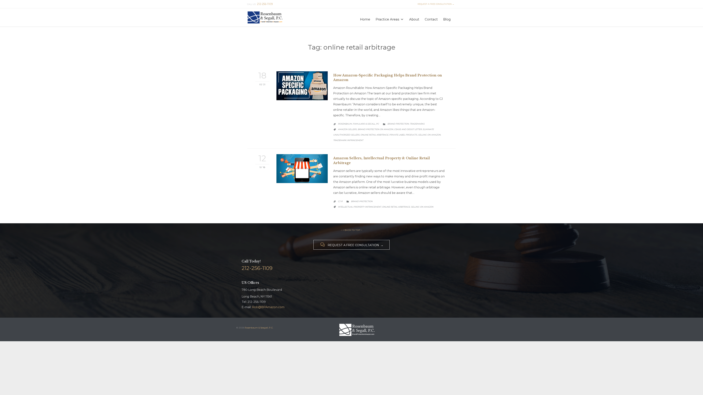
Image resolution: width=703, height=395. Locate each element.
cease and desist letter (408, 129)
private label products (403, 134)
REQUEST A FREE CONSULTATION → (435, 4)
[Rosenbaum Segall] (265, 17)
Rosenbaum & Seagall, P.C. (259, 327)
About (414, 19)
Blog (447, 19)
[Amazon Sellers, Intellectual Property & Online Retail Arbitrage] (302, 168)
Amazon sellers (347, 129)
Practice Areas (387, 19)
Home (365, 19)
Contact (431, 19)
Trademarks (417, 124)
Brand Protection (398, 124)
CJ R (340, 201)
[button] (402, 19)
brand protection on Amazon (375, 129)
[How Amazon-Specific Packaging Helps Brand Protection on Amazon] (302, 85)
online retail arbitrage (374, 134)
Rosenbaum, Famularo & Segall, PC (358, 124)
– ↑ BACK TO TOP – (351, 230)
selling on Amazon (429, 134)
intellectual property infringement (359, 207)
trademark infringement (348, 140)
